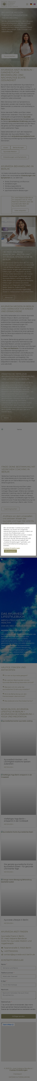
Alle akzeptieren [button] (10, 551)
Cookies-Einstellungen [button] (11, 548)
